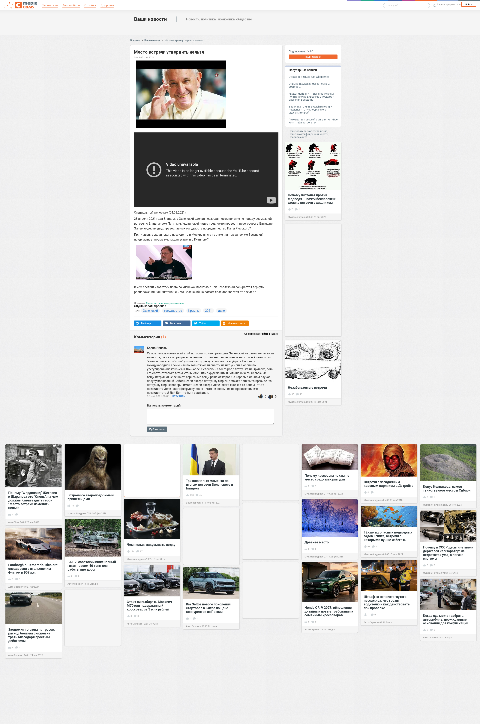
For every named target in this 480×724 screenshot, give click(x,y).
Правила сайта (298, 137)
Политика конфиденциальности (308, 134)
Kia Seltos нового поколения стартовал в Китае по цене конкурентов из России (208, 607)
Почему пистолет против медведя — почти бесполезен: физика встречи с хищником (312, 198)
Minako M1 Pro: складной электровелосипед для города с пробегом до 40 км (152, 670)
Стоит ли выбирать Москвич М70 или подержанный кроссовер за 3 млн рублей (149, 605)
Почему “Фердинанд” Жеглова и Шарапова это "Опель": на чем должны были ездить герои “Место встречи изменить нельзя (33, 500)
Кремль (193, 310)
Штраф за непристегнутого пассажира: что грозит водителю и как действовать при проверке (387, 602)
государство (173, 310)
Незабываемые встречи (307, 387)
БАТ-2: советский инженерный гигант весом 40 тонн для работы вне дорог (92, 565)
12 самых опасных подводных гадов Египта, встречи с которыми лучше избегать (388, 536)
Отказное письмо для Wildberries (309, 76)
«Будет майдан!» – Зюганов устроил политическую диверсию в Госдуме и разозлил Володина (311, 96)
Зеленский (150, 310)
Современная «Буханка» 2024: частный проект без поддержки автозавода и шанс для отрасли (270, 658)
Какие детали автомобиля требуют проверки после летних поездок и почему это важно (387, 670)
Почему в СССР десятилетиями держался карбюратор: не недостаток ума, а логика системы (448, 552)
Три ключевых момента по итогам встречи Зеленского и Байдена (209, 484)
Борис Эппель (157, 348)
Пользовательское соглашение (308, 131)
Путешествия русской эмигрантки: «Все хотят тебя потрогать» (313, 121)
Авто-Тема (14, 522)
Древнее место (316, 542)
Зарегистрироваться (448, 4)
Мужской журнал (297, 216)
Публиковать (157, 429)
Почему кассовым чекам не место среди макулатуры (326, 477)
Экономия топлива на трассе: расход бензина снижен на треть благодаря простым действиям (31, 635)
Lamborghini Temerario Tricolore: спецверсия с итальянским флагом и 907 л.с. (33, 568)
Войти (468, 4)
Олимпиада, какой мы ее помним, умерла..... (309, 85)
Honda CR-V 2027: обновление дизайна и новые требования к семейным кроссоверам (328, 611)
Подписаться (313, 56)
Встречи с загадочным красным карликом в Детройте (388, 483)
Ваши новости (150, 19)
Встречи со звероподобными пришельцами (91, 497)
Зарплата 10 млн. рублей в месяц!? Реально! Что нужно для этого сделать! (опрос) (310, 109)
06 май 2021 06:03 (158, 396)
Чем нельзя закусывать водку (151, 544)
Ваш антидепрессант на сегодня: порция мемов (323, 702)
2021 (208, 310)
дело (221, 310)
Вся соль (135, 40)
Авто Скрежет (75, 583)
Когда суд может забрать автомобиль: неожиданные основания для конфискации (445, 619)
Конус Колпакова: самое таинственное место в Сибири (446, 488)
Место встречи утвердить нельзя (183, 40)
